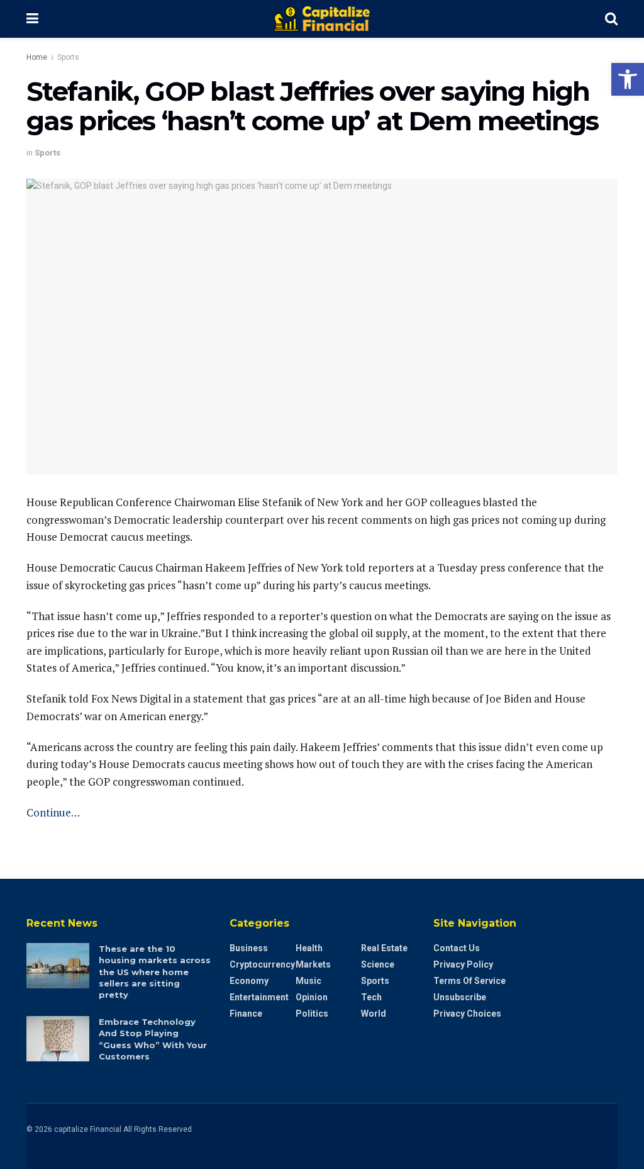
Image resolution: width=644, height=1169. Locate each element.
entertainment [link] (259, 997)
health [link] (309, 948)
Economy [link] (249, 981)
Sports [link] (68, 57)
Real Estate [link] (384, 948)
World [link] (373, 1013)
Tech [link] (371, 997)
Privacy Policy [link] (463, 964)
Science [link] (377, 964)
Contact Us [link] (456, 948)
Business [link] (249, 948)
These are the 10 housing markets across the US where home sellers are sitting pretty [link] (155, 972)
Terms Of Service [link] (469, 981)
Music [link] (308, 981)
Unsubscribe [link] (459, 997)
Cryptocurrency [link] (262, 964)
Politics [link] (312, 1013)
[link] (627, 79)
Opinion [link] (312, 997)
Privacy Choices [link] (467, 1013)
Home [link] (36, 57)
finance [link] (246, 1013)
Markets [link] (313, 964)
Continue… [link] (53, 812)
